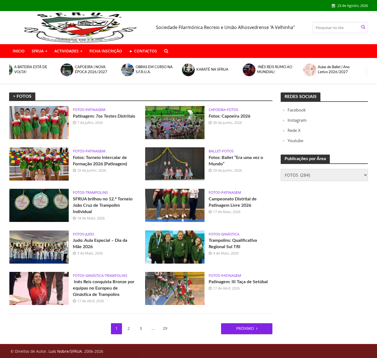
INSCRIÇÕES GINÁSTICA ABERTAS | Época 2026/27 (347, 71)
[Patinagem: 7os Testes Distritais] (39, 122)
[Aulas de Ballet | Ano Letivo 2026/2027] (258, 69)
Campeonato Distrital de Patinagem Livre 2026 (233, 202)
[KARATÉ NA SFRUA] (136, 69)
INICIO (19, 51)
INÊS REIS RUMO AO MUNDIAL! (223, 69)
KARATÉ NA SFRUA (161, 69)
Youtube (295, 140)
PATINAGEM (95, 109)
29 (165, 328)
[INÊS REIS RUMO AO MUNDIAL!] (197, 69)
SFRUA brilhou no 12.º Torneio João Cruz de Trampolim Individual (102, 205)
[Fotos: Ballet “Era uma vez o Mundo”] (175, 163)
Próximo (245, 328)
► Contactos (143, 51)
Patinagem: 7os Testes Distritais (104, 116)
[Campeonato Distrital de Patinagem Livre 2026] (175, 205)
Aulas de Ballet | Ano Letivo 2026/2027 (282, 69)
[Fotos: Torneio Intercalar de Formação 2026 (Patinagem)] (39, 163)
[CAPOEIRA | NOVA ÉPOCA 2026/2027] (15, 69)
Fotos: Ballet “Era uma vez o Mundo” (236, 160)
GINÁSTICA (230, 234)
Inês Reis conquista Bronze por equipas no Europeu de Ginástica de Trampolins (103, 288)
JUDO (90, 234)
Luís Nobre (59, 351)
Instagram (297, 120)
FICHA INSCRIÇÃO (105, 51)
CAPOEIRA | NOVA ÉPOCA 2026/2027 (39, 69)
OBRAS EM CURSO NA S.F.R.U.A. (102, 69)
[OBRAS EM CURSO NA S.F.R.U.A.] (75, 69)
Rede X (294, 130)
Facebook (297, 110)
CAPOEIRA (217, 109)
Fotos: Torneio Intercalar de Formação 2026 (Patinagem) (100, 160)
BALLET (215, 151)
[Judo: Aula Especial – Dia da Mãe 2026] (39, 246)
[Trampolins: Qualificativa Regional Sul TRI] (175, 246)
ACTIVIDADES (66, 51)
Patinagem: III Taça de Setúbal (238, 282)
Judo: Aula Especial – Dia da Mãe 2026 (100, 243)
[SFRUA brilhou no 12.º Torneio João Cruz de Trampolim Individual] (39, 205)
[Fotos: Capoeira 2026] (175, 122)
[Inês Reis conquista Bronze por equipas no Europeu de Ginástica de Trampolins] (39, 288)
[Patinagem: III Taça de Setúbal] (175, 288)
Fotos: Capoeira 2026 (229, 116)
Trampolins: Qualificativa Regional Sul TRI (233, 243)
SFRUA (38, 51)
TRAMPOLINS (97, 192)
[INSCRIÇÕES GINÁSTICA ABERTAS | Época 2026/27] (318, 71)
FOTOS (78, 109)
